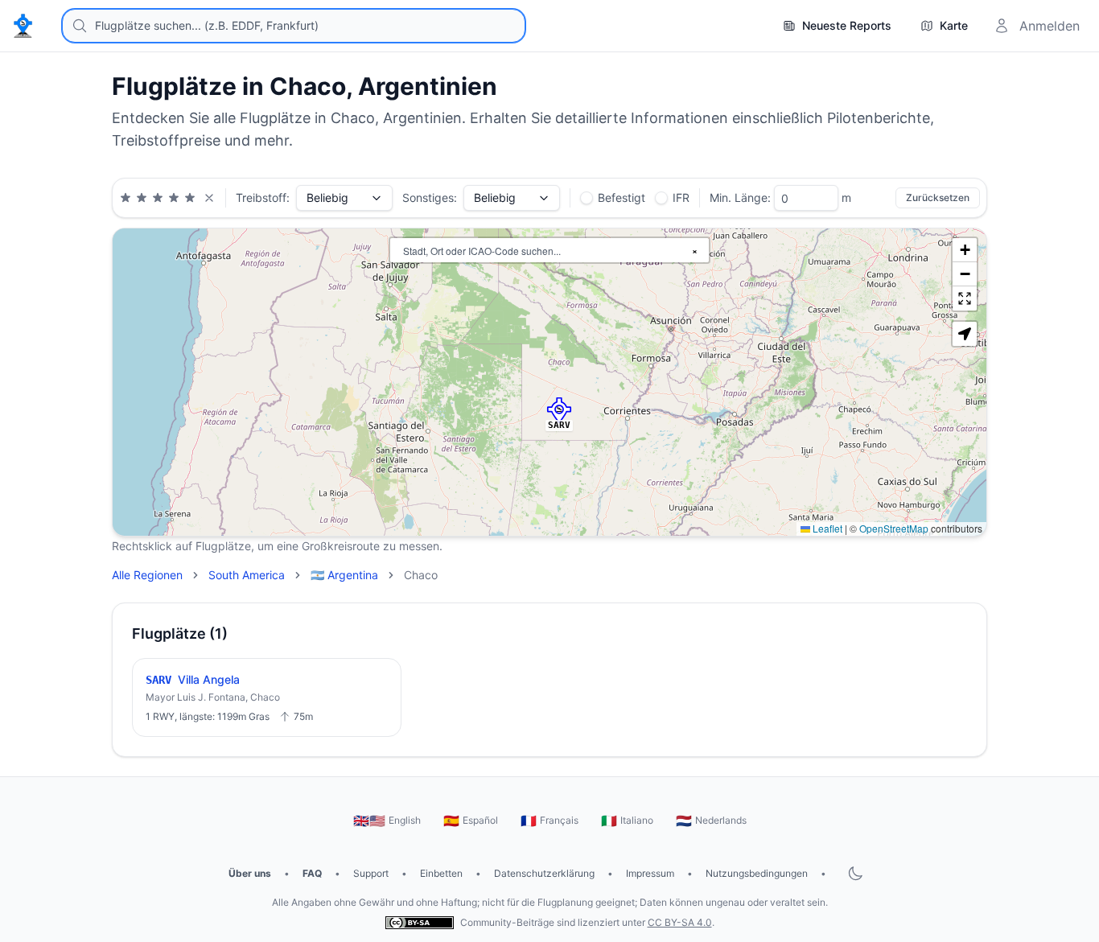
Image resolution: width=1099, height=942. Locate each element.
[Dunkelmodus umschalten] (855, 874)
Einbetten (441, 873)
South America (246, 575)
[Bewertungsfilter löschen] (209, 197)
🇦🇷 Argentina (344, 575)
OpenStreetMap (893, 528)
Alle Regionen (147, 575)
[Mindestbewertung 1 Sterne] (125, 197)
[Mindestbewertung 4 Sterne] (173, 197)
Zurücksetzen (937, 197)
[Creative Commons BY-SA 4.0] (419, 922)
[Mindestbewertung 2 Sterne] (141, 197)
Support (371, 873)
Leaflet (826, 528)
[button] (559, 410)
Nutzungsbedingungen (757, 873)
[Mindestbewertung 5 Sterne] (189, 197)
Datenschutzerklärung (544, 873)
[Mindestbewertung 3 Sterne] (157, 197)
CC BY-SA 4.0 (680, 922)
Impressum (650, 873)
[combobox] (293, 26)
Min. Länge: (740, 197)
